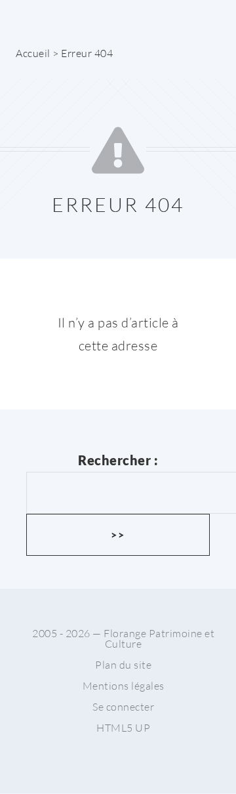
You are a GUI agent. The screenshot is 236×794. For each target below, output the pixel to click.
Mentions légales (124, 685)
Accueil (33, 53)
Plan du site (123, 664)
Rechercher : (118, 460)
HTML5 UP (123, 727)
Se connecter (123, 706)
